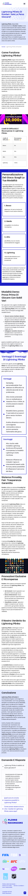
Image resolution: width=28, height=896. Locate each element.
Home (3, 46)
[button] (24, 3)
